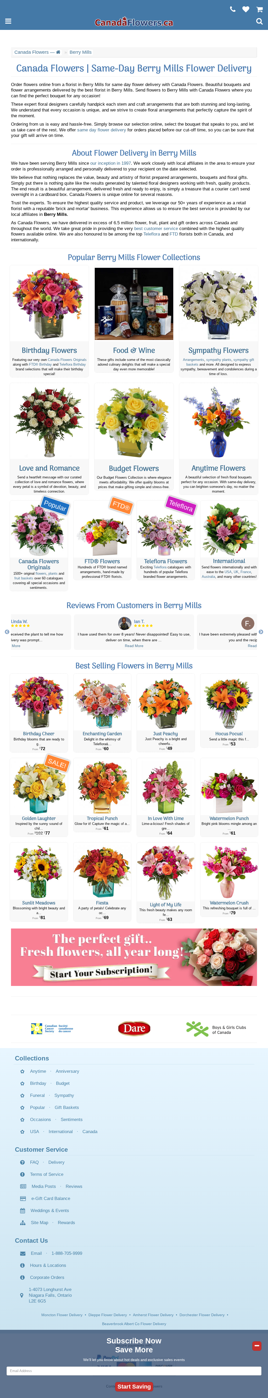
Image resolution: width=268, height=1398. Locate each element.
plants (53, 573)
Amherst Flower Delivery (153, 1315)
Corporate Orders (47, 1277)
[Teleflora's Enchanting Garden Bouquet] (102, 702)
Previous (7, 632)
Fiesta (102, 903)
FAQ (34, 1162)
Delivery (56, 1162)
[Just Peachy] (166, 702)
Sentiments (72, 1119)
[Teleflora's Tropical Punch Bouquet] (102, 786)
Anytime (38, 1071)
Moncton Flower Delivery (61, 1315)
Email (36, 1253)
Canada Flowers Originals (67, 360)
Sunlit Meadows (38, 903)
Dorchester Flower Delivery (202, 1315)
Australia (208, 577)
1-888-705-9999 (67, 1253)
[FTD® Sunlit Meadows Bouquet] (39, 871)
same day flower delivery (101, 129)
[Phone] (230, 9)
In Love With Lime (166, 818)
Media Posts (44, 1186)
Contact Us (31, 1240)
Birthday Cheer (38, 734)
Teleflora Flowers (165, 562)
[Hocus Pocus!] (229, 702)
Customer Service (41, 1149)
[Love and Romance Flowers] (49, 421)
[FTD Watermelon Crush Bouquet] (229, 871)
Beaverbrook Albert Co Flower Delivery (134, 1324)
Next (261, 632)
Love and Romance (49, 469)
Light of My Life (165, 905)
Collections (32, 1058)
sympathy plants (218, 360)
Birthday (38, 1083)
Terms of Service (46, 1174)
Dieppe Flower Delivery (107, 1315)
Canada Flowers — (35, 52)
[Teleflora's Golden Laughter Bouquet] (39, 786)
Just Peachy (165, 734)
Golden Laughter (39, 818)
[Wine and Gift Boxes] (133, 303)
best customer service (156, 228)
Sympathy (64, 1095)
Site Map (39, 1222)
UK (236, 572)
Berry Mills (81, 52)
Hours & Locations (48, 1265)
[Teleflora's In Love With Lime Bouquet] (166, 786)
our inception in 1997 (110, 163)
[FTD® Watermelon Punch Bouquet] (229, 786)
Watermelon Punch (229, 818)
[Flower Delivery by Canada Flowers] (134, 21)
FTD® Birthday (40, 364)
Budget (63, 1083)
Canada (89, 1131)
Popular (37, 1107)
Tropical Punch (102, 818)
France (246, 572)
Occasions (40, 1119)
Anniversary (67, 1071)
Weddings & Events (50, 1210)
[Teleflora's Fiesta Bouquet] (102, 871)
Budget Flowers (134, 469)
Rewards (66, 1222)
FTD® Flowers (102, 562)
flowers (41, 573)
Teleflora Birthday (72, 364)
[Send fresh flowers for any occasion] (218, 421)
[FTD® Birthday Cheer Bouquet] (39, 702)
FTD (174, 234)
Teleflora (151, 234)
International (229, 561)
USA (228, 572)
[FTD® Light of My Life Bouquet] (166, 871)
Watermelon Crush (229, 903)
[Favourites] (243, 9)
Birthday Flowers (49, 351)
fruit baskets (23, 578)
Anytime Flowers (218, 469)
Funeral (37, 1095)
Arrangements (193, 360)
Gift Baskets (67, 1107)
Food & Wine (134, 351)
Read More (11, 646)
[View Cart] (257, 9)
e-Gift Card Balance (50, 1198)
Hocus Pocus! (229, 734)
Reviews (74, 1186)
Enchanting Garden (102, 734)
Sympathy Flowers (218, 351)
